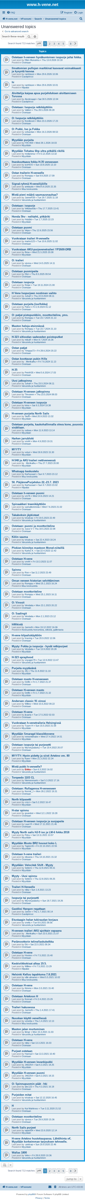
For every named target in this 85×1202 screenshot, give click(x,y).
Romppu (29, 175)
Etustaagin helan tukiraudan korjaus (35, 919)
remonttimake (31, 736)
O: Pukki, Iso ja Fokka (26, 129)
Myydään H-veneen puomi (28, 1072)
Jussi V (28, 529)
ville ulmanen (31, 977)
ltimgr (27, 1032)
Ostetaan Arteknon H (25, 996)
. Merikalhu (30, 361)
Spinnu (16, 569)
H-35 (14, 369)
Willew (28, 704)
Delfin (27, 682)
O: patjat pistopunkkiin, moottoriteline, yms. (40, 315)
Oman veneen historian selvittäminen (35, 580)
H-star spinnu (20, 810)
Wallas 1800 (19, 1152)
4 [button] (58, 43)
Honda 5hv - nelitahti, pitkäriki (31, 216)
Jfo (26, 671)
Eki (26, 944)
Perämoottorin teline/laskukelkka (33, 941)
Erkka (28, 769)
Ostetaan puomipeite (25, 271)
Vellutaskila (30, 208)
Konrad (28, 999)
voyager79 (30, 660)
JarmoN (29, 627)
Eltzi (27, 274)
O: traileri (18, 260)
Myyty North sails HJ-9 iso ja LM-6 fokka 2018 (40, 832)
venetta (28, 1021)
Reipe (28, 285)
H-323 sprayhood (22, 657)
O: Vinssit (18, 602)
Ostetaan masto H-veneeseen (30, 679)
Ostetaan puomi (22, 227)
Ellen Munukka (32, 60)
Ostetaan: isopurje (23, 205)
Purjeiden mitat (21, 1094)
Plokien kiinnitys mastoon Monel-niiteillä (38, 547)
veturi (27, 452)
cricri (27, 802)
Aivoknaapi (30, 99)
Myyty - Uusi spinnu (24, 876)
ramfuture (29, 74)
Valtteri (28, 110)
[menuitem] (11, 12)
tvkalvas (29, 518)
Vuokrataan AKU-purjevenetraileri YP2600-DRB (41, 249)
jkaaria (28, 714)
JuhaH (28, 296)
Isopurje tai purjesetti (25, 897)
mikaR (28, 339)
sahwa (28, 430)
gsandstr (29, 813)
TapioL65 (29, 846)
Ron (27, 572)
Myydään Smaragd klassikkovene (33, 733)
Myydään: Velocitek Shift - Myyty (32, 865)
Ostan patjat (19, 347)
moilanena (30, 154)
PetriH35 (29, 372)
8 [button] (70, 43)
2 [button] (49, 43)
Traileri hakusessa (23, 1007)
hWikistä (17, 624)
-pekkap (29, 1144)
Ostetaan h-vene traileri (26, 854)
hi (13, 82)
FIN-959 (29, 143)
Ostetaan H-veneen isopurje (29, 402)
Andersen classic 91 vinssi (29, 701)
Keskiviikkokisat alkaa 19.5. (29, 963)
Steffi (27, 416)
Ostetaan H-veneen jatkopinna (31, 391)
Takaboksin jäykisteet (25, 515)
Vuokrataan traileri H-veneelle (30, 238)
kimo (27, 405)
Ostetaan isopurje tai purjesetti (31, 744)
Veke (27, 1155)
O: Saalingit (19, 613)
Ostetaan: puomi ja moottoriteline (33, 526)
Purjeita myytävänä (24, 668)
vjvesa (28, 263)
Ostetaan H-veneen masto (28, 690)
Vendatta (29, 605)
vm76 (27, 496)
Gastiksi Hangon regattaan (28, 908)
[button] (39, 43)
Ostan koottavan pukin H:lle (29, 358)
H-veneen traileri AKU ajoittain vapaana (36, 930)
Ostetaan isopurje (23, 282)
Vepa (27, 230)
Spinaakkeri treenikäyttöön (29, 504)
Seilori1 (28, 868)
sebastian (29, 132)
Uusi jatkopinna (22, 380)
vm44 (27, 441)
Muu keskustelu (30, 189)
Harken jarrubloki (23, 438)
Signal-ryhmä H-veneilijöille (29, 183)
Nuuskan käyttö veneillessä (29, 1018)
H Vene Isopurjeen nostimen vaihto (34, 293)
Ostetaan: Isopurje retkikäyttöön (32, 107)
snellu (28, 922)
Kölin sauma (20, 536)
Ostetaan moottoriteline (27, 591)
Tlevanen (29, 394)
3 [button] (54, 43)
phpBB (31, 1194)
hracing (28, 638)
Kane (27, 758)
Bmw (27, 252)
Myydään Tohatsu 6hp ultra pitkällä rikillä (38, 151)
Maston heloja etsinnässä (28, 326)
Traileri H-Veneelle (23, 886)
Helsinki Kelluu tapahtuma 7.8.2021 (34, 974)
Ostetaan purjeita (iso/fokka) (29, 304)
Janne (28, 911)
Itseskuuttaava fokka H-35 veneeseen (35, 161)
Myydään (26, 145)
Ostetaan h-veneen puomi (28, 493)
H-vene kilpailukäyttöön (27, 635)
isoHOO (29, 164)
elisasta (28, 857)
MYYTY (16, 449)
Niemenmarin (31, 780)
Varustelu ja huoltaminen (34, 200)
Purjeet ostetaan (22, 1051)
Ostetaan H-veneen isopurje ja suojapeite (38, 821)
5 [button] (63, 43)
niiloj (27, 889)
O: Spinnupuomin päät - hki (29, 1083)
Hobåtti (28, 219)
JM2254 (29, 1065)
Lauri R (28, 824)
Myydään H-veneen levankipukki (32, 1062)
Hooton (28, 955)
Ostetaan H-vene (22, 558)
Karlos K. (29, 550)
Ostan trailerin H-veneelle (28, 172)
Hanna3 (29, 1054)
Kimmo (28, 988)
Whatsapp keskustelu (25, 471)
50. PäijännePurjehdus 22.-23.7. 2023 (35, 482)
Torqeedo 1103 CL (23, 777)
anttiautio (29, 186)
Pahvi (27, 307)
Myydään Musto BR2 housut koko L (34, 843)
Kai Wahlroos (31, 1108)
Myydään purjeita (23, 140)
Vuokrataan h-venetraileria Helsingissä (36, 722)
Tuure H (29, 725)
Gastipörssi (27, 76)
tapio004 (29, 1130)
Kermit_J (29, 791)
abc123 (28, 1086)
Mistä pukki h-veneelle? (27, 766)
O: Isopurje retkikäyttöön (27, 118)
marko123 (30, 241)
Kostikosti (29, 121)
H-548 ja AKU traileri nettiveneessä (33, 460)
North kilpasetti (21, 799)
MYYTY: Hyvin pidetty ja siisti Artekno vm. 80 (41, 755)
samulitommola (32, 507)
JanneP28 (30, 197)
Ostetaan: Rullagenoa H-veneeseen (34, 788)
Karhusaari (30, 474)
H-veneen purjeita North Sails (30, 413)
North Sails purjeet (24, 1127)
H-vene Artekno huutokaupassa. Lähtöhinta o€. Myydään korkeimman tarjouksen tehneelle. (41, 1140)
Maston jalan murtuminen (28, 1029)
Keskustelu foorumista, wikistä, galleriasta (42, 629)
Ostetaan (26, 62)
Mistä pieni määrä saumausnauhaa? (35, 194)
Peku (27, 835)
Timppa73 (30, 350)
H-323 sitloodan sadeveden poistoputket (37, 336)
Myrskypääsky (32, 747)
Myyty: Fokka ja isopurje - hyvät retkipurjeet (39, 646)
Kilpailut (25, 87)
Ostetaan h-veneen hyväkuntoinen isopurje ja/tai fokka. (47, 57)
